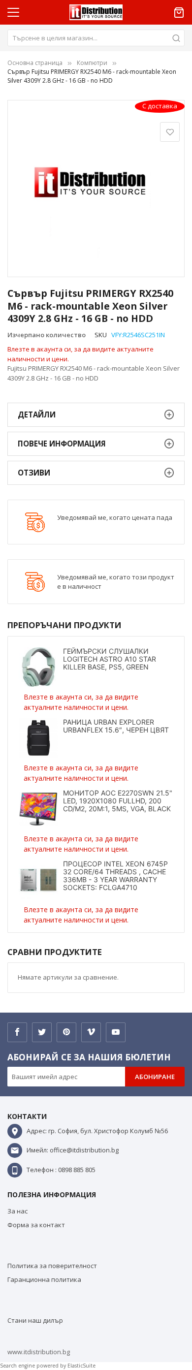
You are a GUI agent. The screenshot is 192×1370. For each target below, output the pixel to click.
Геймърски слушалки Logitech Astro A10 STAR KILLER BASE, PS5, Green (109, 659)
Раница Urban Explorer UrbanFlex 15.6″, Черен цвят (116, 726)
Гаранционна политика (44, 1279)
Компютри (92, 63)
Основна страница (35, 63)
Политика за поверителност (52, 1265)
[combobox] (96, 38)
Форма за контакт (36, 1224)
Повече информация (62, 443)
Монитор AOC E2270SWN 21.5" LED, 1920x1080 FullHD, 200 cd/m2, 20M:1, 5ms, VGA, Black (117, 801)
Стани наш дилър (35, 1320)
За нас (17, 1211)
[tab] (96, 415)
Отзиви (34, 473)
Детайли (37, 414)
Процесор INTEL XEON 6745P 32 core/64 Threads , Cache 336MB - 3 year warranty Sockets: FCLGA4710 (115, 876)
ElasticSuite (81, 1365)
